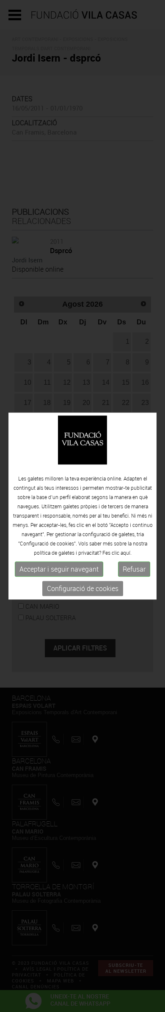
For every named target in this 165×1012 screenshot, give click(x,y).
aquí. (126, 553)
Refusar (134, 569)
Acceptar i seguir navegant (59, 569)
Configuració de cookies (82, 589)
